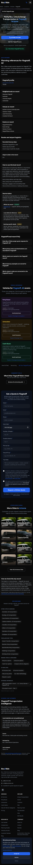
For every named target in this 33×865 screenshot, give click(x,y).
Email (5, 410)
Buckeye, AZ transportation (9, 615)
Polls (18, 813)
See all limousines (16, 335)
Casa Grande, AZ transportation (10, 618)
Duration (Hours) (8, 438)
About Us (19, 822)
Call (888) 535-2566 (16, 37)
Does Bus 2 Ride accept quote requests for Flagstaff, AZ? (15, 242)
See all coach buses (16, 357)
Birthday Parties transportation (10, 654)
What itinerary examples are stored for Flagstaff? (14, 264)
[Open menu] (30, 2)
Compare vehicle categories (21, 664)
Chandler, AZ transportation (9, 624)
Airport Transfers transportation (10, 641)
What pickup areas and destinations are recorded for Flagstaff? (15, 249)
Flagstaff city (7, 206)
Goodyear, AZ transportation (9, 634)
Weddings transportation (8, 650)
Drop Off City (7, 452)
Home (1, 6)
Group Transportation (23, 797)
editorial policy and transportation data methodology (12, 593)
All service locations (18, 670)
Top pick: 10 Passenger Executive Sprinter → (16, 360)
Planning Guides (5, 828)
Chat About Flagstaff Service (16, 48)
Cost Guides (4, 822)
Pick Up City (6, 445)
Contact (19, 825)
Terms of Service (8, 478)
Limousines (4, 802)
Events (19, 799)
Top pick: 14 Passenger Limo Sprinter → (16, 316)
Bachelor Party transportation (9, 644)
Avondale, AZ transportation (9, 612)
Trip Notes (5, 459)
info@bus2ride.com (8, 783)
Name (5, 403)
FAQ (18, 805)
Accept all (16, 853)
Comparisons (4, 825)
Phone (5, 417)
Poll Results (20, 816)
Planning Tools (21, 808)
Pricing (3, 810)
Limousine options (18, 660)
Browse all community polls (15, 382)
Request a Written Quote (16, 490)
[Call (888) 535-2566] (26, 2)
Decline (16, 857)
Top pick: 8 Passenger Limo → (16, 338)
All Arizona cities (6, 670)
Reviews (19, 828)
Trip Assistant (20, 810)
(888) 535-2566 (7, 781)
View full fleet (5, 365)
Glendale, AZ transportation (9, 631)
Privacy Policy (17, 478)
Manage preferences (7, 850)
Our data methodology (20, 673)
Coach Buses (4, 805)
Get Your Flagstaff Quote (14, 42)
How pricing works (7, 673)
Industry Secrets (5, 830)
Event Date (6, 424)
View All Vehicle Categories (8, 808)
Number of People (8, 431)
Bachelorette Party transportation (10, 647)
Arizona (12, 6)
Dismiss (16, 861)
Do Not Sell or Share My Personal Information (23, 833)
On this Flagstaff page (16, 11)
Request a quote (6, 677)
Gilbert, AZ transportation (8, 628)
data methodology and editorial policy (13, 753)
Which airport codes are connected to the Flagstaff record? (15, 272)
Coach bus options (7, 664)
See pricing (14, 365)
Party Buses (4, 799)
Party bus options (6, 660)
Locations (6, 6)
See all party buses (16, 313)
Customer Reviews (6, 833)
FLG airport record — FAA (8, 688)
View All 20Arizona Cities (16, 569)
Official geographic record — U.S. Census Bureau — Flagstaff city (15, 684)
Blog (2, 836)
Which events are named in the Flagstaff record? (15, 257)
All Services (4, 797)
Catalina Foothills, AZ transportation (11, 621)
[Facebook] (2, 789)
